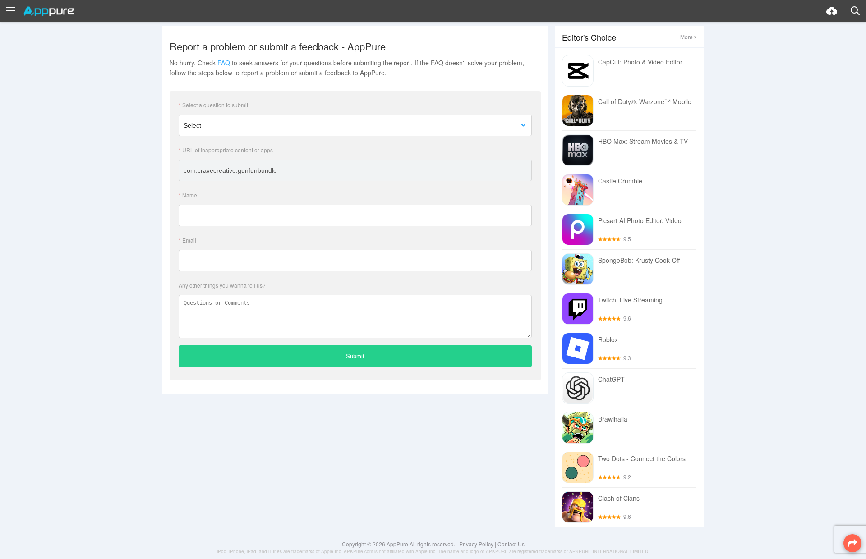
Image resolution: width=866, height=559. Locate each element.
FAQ (223, 62)
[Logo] (48, 11)
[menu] (11, 11)
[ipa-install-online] (832, 11)
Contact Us (511, 544)
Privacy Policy (476, 544)
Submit (355, 356)
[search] (855, 11)
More (686, 37)
